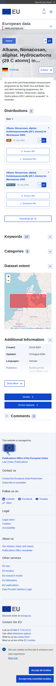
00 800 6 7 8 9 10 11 (20, 630)
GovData (14, 69)
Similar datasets (26, 405)
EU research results (12, 575)
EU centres (29, 640)
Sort (8, 119)
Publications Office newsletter (17, 550)
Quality (26, 397)
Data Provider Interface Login (17, 589)
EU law (6, 566)
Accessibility (8, 528)
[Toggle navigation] (50, 26)
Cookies (6, 523)
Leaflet (15, 328)
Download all (26, 218)
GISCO (48, 328)
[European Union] (27, 609)
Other (9, 503)
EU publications (10, 585)
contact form (23, 637)
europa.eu (26, 616)
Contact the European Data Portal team (22, 478)
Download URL (29, 159)
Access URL (29, 151)
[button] (45, 2)
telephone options (22, 633)
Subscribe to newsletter (14, 482)
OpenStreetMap (27, 328)
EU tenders (8, 571)
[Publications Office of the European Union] (26, 448)
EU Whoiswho (9, 580)
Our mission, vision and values (17, 546)
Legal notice (8, 520)
